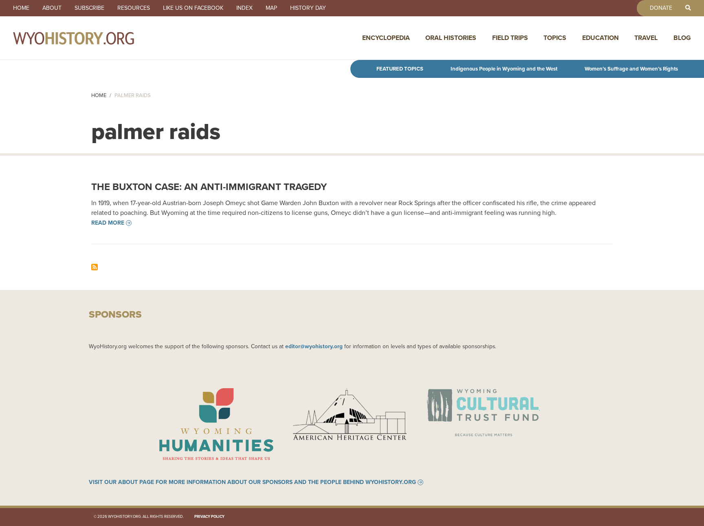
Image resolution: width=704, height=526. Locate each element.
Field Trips (510, 37)
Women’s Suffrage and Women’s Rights (631, 69)
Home (21, 8)
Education (600, 37)
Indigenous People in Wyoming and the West (504, 69)
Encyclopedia (386, 37)
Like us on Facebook (193, 8)
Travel (646, 37)
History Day (308, 8)
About (52, 8)
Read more (107, 223)
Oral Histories (450, 37)
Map (271, 8)
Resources (133, 8)
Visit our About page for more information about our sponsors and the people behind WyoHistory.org (252, 482)
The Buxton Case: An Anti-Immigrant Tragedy (209, 186)
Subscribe (89, 8)
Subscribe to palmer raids (94, 267)
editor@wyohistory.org (314, 346)
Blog (682, 37)
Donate (661, 8)
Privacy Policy (209, 516)
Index (244, 8)
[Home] (91, 38)
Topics (554, 37)
